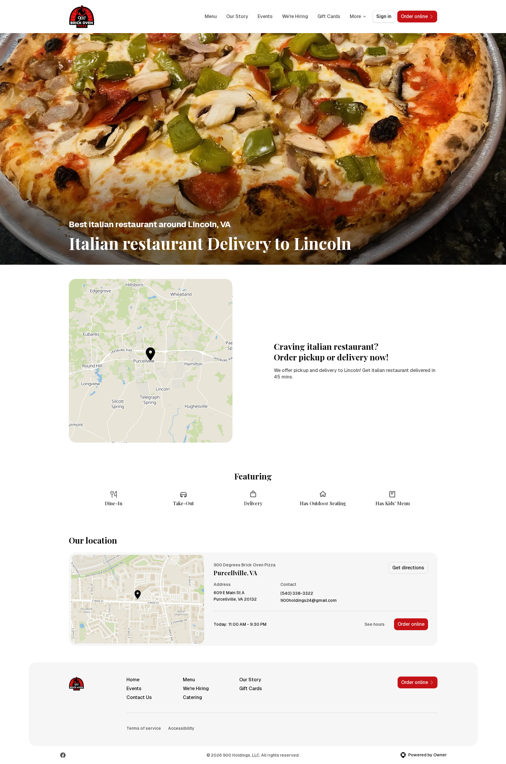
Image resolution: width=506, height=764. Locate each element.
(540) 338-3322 (296, 593)
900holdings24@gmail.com (308, 600)
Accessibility (181, 728)
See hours (375, 624)
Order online (411, 624)
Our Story (237, 16)
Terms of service (143, 728)
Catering (192, 697)
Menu (211, 16)
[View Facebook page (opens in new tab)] (62, 755)
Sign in (383, 16)
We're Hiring (295, 16)
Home (132, 680)
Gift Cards (329, 16)
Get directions (408, 568)
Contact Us (139, 697)
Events (265, 16)
